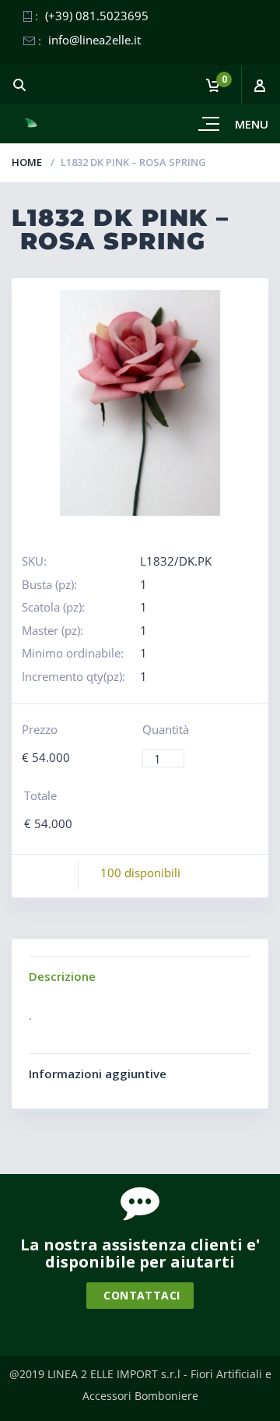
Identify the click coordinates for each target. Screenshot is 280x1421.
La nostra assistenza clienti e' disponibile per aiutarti (140, 1253)
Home (27, 162)
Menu (251, 124)
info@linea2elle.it (94, 40)
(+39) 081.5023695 (97, 15)
